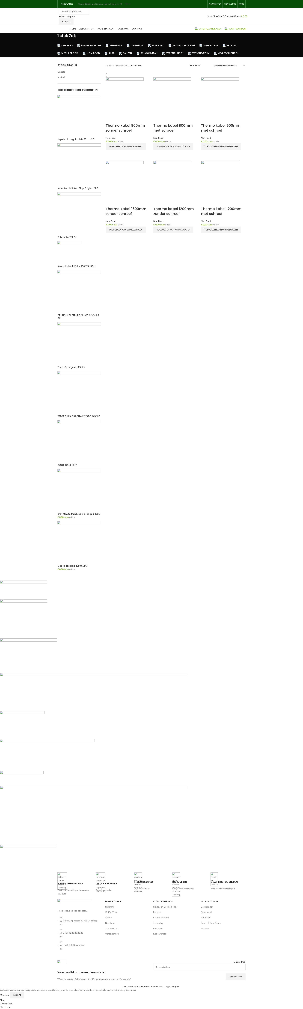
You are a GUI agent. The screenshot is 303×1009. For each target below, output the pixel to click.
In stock (61, 77)
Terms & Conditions (211, 923)
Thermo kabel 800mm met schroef (173, 128)
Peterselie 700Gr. (67, 237)
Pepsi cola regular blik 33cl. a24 (75, 139)
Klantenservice (163, 901)
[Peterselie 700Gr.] (79, 213)
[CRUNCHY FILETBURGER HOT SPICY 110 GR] (79, 291)
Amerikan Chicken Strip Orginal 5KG (77, 188)
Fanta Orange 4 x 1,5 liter (71, 367)
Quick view (110, 154)
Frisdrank (109, 906)
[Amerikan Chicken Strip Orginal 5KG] (79, 164)
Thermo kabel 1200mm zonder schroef (173, 211)
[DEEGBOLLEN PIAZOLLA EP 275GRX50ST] (79, 392)
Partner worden (161, 917)
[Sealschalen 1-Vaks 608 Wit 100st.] (69, 252)
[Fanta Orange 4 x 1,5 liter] (79, 343)
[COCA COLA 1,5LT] (79, 441)
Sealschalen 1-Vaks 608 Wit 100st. (76, 266)
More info (5, 994)
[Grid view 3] (207, 66)
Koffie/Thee (111, 912)
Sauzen (108, 917)
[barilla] (94, 724)
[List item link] (79, 935)
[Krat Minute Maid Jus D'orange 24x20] (79, 490)
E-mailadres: (240, 961)
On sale (61, 71)
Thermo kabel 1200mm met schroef (221, 211)
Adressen (206, 917)
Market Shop (113, 901)
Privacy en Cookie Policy (165, 906)
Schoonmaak (111, 928)
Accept (17, 995)
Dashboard (206, 912)
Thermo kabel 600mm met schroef (220, 128)
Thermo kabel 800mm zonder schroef (125, 128)
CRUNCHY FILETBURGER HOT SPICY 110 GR (78, 317)
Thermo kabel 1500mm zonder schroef (126, 211)
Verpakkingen (112, 933)
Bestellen (158, 928)
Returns (157, 912)
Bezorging (158, 923)
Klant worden (159, 933)
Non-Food (111, 137)
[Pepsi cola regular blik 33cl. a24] (79, 116)
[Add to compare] (110, 119)
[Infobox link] (74, 884)
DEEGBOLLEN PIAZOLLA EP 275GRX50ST (78, 416)
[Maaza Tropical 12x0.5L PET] (79, 542)
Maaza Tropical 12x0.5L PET (72, 565)
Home (109, 65)
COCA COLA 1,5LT (67, 465)
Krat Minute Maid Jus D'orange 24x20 (78, 514)
